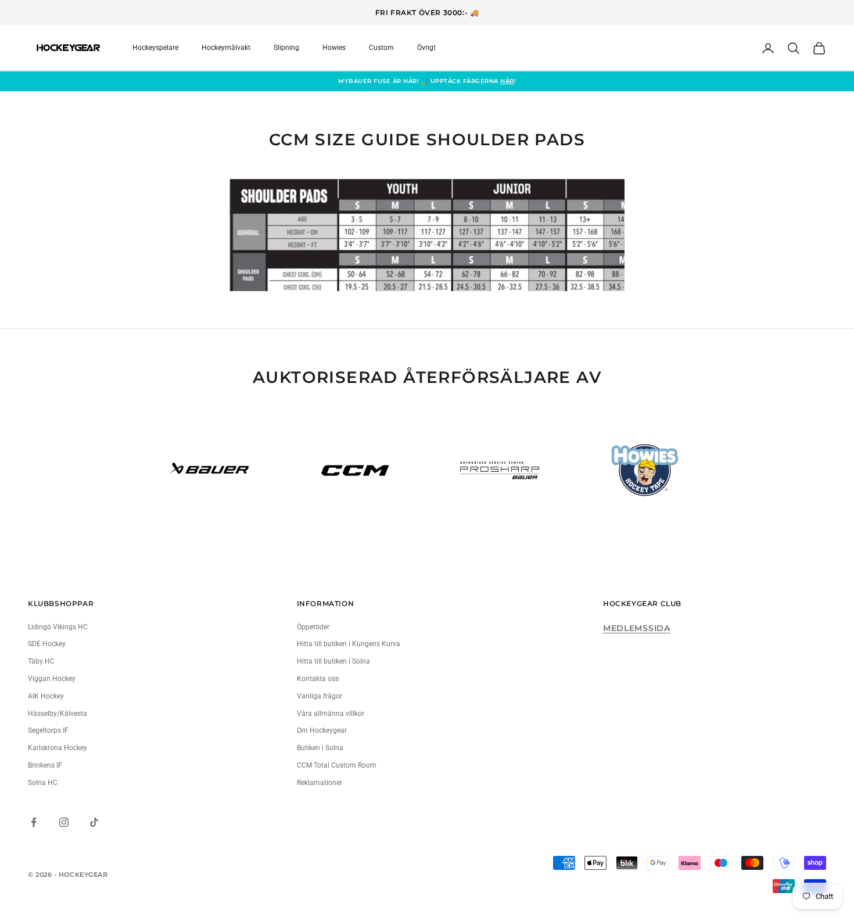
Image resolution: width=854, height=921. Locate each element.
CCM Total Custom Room (336, 765)
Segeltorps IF (48, 730)
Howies (334, 48)
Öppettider (313, 627)
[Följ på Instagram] (64, 822)
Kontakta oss (318, 679)
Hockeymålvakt (226, 48)
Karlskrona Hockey (57, 748)
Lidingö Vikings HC (58, 627)
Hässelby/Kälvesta (57, 713)
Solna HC (43, 783)
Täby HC (41, 661)
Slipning (286, 48)
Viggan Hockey (52, 679)
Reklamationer (319, 783)
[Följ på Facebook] (34, 822)
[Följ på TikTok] (94, 822)
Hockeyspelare (155, 48)
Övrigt (426, 48)
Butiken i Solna (320, 748)
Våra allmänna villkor (330, 713)
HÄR (507, 81)
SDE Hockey (47, 644)
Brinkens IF (45, 765)
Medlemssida (636, 628)
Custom (381, 48)
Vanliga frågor (319, 696)
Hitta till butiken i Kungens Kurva (348, 644)
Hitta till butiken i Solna (333, 661)
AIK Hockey (46, 696)
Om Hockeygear (322, 730)
